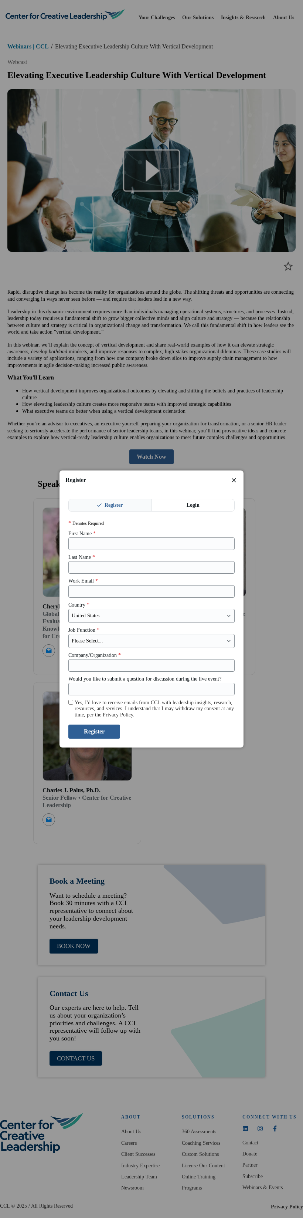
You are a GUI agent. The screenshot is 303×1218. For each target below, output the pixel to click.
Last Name (81, 557)
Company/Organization (94, 655)
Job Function (83, 630)
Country (78, 605)
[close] (234, 480)
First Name (82, 533)
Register (113, 505)
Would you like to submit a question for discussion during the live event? (144, 679)
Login (193, 505)
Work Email (83, 581)
